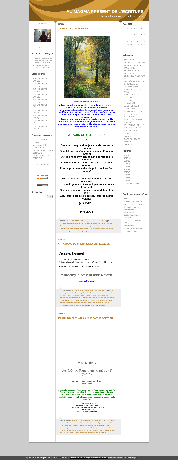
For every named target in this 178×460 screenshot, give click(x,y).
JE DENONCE (129, 100)
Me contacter (42, 24)
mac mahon (105, 302)
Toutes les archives (131, 183)
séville (100, 295)
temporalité (78, 300)
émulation (94, 295)
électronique (87, 297)
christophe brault (108, 430)
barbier (83, 295)
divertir (112, 297)
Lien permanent (89, 221)
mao (103, 295)
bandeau (94, 297)
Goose (35, 140)
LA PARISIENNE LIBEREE (134, 111)
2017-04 (127, 180)
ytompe (72, 231)
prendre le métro (65, 430)
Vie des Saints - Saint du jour (135, 204)
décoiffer (108, 295)
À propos (42, 47)
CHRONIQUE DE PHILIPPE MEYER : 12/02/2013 (84, 243)
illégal (89, 293)
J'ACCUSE (128, 98)
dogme (62, 231)
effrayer (81, 223)
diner (90, 305)
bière (84, 293)
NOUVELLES (129, 136)
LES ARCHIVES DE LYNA (134, 125)
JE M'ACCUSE (130, 103)
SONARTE (128, 144)
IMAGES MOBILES (131, 95)
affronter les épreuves (95, 428)
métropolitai (77, 423)
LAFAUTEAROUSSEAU (133, 201)
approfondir (94, 226)
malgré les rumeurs (78, 425)
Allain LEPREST (130, 60)
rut (77, 226)
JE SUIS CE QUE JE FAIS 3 (73, 28)
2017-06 (127, 175)
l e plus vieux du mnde (73, 295)
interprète (99, 430)
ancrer (67, 231)
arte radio (88, 425)
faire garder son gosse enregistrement (83, 430)
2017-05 (127, 178)
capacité (63, 297)
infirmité (98, 302)
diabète (67, 300)
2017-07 (127, 172)
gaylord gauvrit (81, 432)
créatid (68, 297)
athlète (85, 428)
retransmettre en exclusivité (100, 425)
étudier (72, 300)
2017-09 (127, 167)
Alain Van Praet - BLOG (133, 199)
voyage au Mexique (40, 58)
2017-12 (127, 158)
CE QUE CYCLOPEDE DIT (134, 62)
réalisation (94, 432)
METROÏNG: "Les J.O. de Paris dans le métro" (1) (85, 318)
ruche (86, 305)
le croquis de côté (131, 231)
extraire (107, 226)
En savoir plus (132, 458)
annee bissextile (98, 300)
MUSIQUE (128, 133)
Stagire (35, 156)
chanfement (69, 302)
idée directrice (74, 228)
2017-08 (127, 169)
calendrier (86, 300)
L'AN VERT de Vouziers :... (134, 229)
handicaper (91, 302)
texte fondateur (84, 228)
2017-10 (127, 164)
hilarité (67, 228)
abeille (82, 305)
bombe (73, 297)
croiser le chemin (99, 223)
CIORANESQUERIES (132, 65)
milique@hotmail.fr (42, 164)
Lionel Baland (129, 212)
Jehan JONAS (129, 109)
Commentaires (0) (101, 221)
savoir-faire (95, 293)
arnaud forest (103, 432)
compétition (63, 428)
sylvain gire (67, 425)
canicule (100, 297)
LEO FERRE (129, 122)
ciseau (88, 295)
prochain (93, 228)
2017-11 (127, 161)
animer (111, 228)
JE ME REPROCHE (131, 106)
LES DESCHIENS (131, 131)
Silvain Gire (87, 383)
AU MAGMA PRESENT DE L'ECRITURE (104, 11)
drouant (71, 305)
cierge (80, 293)
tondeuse (79, 297)
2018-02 (127, 155)
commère (87, 223)
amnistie (106, 297)
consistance (108, 300)
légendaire (101, 305)
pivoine (95, 305)
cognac (62, 302)
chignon (76, 305)
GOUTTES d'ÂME (131, 87)
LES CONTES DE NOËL (133, 128)
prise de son (64, 432)
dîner (84, 231)
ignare (68, 226)
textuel (88, 432)
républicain (79, 231)
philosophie (104, 228)
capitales (105, 428)
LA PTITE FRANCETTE (133, 120)
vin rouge (77, 302)
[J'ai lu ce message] (175, 458)
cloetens (36, 145)
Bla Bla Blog (129, 226)
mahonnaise (64, 305)
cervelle (101, 226)
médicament (103, 293)
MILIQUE (36, 150)
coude (62, 300)
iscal (91, 300)
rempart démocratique (94, 231)
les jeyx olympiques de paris (90, 423)
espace (73, 226)
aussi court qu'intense (75, 428)
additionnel (72, 432)
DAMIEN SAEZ (130, 73)
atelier (98, 228)
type (92, 223)
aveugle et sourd (105, 423)
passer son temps (84, 226)
